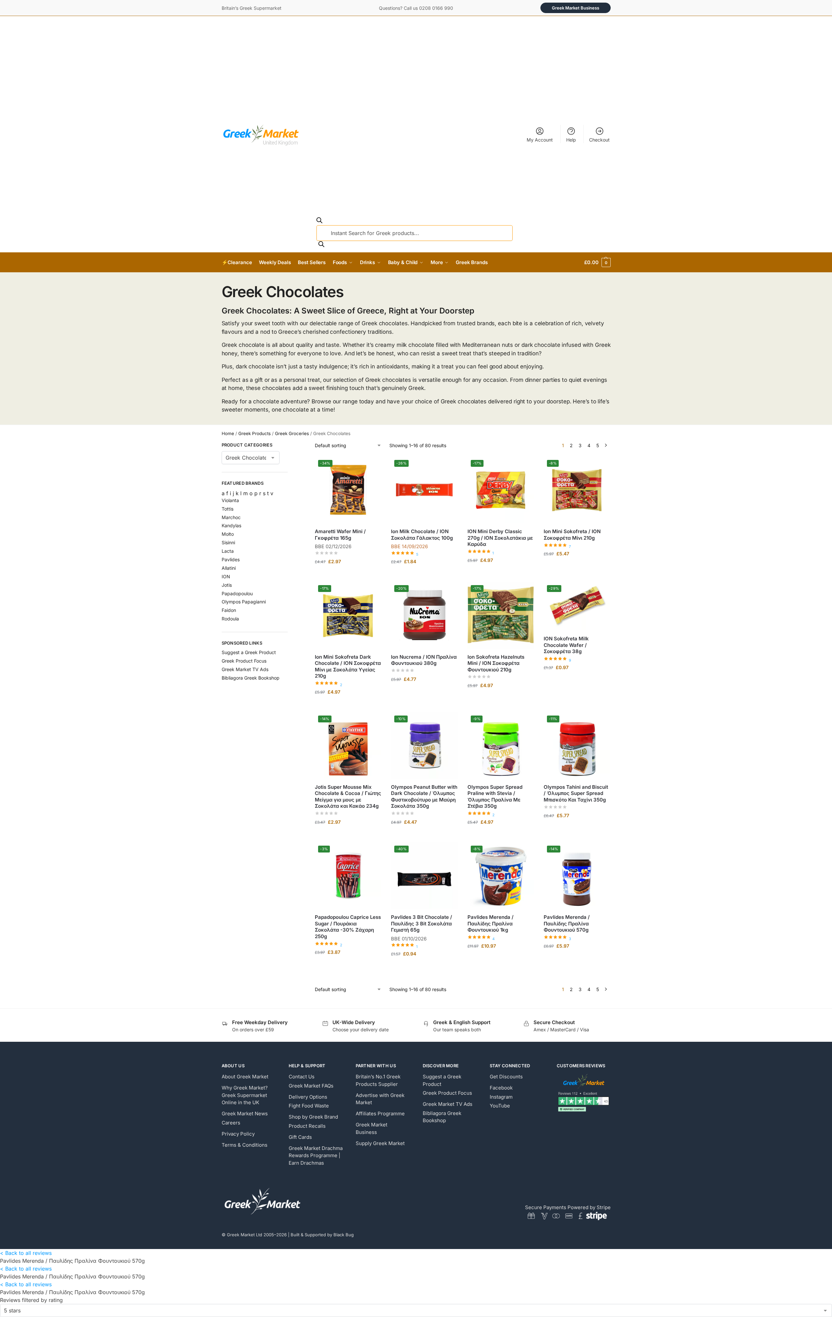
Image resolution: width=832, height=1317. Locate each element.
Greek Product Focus (244, 661)
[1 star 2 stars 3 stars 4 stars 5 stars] (416, 1310)
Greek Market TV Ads (245, 669)
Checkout (599, 140)
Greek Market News (245, 1113)
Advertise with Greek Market (380, 1099)
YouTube (500, 1106)
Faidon (229, 610)
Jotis (227, 585)
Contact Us (301, 1076)
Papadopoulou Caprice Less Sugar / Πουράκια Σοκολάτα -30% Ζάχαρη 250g (348, 926)
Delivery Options (308, 1097)
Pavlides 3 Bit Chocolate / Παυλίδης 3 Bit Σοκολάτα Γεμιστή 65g (421, 923)
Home (228, 433)
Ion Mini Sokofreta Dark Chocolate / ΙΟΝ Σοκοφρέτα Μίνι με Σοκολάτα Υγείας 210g (348, 666)
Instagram (501, 1097)
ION (226, 576)
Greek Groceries (292, 433)
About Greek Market (245, 1076)
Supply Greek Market (380, 1143)
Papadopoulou (237, 593)
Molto (228, 534)
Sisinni (228, 542)
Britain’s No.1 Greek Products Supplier (378, 1080)
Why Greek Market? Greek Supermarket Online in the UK (245, 1095)
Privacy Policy (238, 1134)
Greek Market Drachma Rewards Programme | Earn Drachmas (316, 1155)
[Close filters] (290, 445)
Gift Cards (300, 1137)
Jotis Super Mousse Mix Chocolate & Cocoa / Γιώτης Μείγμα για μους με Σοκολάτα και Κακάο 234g (348, 796)
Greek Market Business (575, 7)
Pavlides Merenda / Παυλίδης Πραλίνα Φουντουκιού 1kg (490, 923)
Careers (231, 1123)
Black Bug (343, 1234)
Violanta (230, 500)
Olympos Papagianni (244, 601)
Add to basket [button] (348, 575)
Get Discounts (506, 1076)
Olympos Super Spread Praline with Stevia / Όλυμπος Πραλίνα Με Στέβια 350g (494, 796)
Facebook (501, 1088)
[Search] (321, 245)
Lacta (228, 551)
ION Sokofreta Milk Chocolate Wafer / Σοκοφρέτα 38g (566, 644)
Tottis (227, 509)
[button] (597, 262)
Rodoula (230, 618)
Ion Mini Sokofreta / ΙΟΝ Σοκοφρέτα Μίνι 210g (572, 534)
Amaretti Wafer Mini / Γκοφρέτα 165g (340, 534)
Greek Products (254, 433)
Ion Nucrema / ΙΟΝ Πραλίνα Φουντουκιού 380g (424, 660)
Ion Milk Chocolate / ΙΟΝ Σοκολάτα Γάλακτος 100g (422, 534)
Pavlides (231, 559)
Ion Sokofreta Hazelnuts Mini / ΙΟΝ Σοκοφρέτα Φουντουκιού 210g (495, 663)
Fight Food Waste (309, 1106)
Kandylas (231, 525)
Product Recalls (307, 1126)
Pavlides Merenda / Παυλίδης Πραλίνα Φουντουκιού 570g (567, 923)
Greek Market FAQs (311, 1086)
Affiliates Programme (380, 1113)
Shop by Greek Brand (313, 1117)
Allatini (229, 568)
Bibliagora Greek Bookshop (251, 678)
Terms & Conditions (244, 1145)
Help (571, 140)
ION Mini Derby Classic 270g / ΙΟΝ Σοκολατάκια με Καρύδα (500, 537)
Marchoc (231, 517)
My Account (540, 140)
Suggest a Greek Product (249, 652)
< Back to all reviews (26, 1253)
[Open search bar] (319, 221)
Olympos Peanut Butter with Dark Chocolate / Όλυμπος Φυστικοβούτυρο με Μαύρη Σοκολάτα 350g (424, 796)
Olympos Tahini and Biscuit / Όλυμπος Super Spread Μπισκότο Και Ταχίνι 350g (576, 793)
